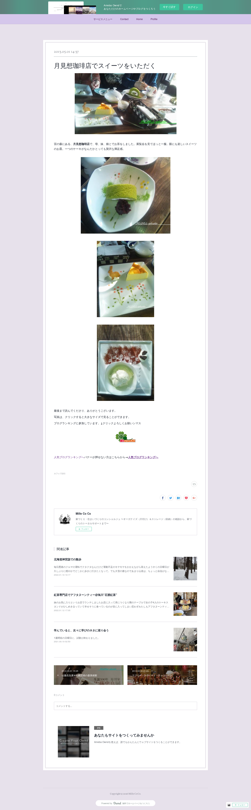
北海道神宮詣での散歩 (67, 559)
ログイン (193, 7)
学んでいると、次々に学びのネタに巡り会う (81, 630)
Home (139, 19)
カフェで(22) (59, 473)
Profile (154, 19)
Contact (124, 19)
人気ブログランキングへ (69, 457)
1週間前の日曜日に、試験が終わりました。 (77, 637)
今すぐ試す (169, 7)
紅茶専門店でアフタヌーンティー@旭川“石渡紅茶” (85, 595)
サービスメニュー (103, 19)
